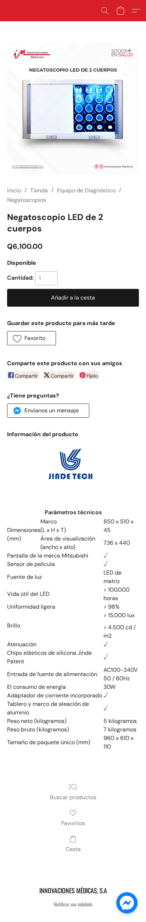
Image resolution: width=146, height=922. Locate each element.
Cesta (73, 849)
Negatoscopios (26, 200)
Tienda (39, 190)
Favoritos (73, 823)
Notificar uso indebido (73, 904)
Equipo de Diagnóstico (86, 190)
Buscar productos (73, 797)
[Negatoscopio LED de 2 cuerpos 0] (73, 109)
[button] (105, 10)
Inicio (14, 190)
